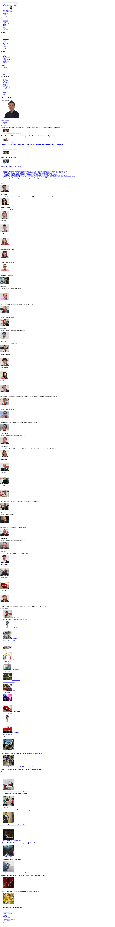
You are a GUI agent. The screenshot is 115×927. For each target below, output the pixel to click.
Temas (4, 74)
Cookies (4, 914)
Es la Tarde (5, 17)
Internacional (5, 38)
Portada (4, 34)
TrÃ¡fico (4, 56)
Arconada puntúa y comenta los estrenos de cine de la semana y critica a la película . (26, 177)
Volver (1, 125)
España (4, 36)
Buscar (4, 4)
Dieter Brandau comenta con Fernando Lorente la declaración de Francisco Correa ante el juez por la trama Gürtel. (32, 178)
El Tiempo (5, 60)
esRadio (4, 1)
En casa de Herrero (6, 18)
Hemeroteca (5, 67)
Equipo (4, 125)
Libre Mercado (6, 39)
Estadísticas (5, 915)
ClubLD (4, 48)
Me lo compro (5, 53)
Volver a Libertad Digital (7, 11)
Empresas (5, 71)
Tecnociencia (5, 43)
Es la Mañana (5, 16)
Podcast (4, 24)
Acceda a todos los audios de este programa (15, 179)
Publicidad (5, 916)
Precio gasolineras (6, 57)
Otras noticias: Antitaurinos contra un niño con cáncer (14, 777)
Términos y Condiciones (7, 913)
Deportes (4, 40)
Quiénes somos (6, 912)
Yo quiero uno (5, 55)
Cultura (4, 42)
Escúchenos (5, 14)
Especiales (5, 68)
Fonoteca (4, 25)
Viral (4, 45)
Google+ (11, 5)
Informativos (5, 15)
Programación (5, 13)
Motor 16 (4, 44)
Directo (6, 10)
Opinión (4, 35)
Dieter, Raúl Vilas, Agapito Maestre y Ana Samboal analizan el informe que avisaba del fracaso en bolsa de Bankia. (34, 172)
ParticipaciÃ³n (5, 62)
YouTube (15, 5)
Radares (4, 58)
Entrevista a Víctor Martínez (10, 149)
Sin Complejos (5, 20)
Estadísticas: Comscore (7, 921)
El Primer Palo (5, 21)
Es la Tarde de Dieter (7, 88)
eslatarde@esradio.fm (4, 120)
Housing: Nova (6, 922)
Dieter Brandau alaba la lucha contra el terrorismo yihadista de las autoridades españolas (29, 173)
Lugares (4, 70)
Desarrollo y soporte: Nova (8, 923)
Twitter (8, 5)
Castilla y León (6, 23)
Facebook (5, 5)
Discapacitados (6, 82)
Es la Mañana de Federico (8, 87)
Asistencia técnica (6, 917)
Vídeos (4, 46)
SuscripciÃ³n (5, 80)
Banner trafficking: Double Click (9, 919)
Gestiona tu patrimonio (7, 59)
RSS (4, 81)
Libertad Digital (3, 925)
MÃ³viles (4, 79)
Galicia (4, 22)
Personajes (5, 69)
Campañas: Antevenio (7, 920)
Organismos (5, 73)
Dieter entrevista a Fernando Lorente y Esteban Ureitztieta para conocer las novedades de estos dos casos (30, 174)
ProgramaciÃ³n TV (6, 61)
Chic (4, 41)
